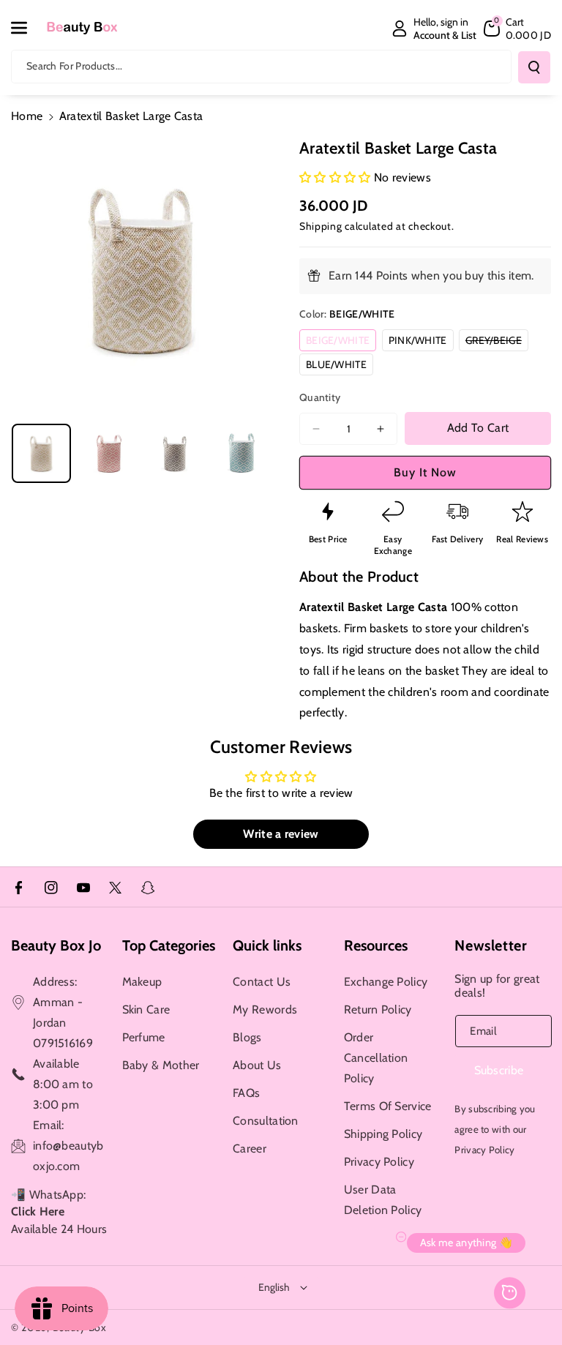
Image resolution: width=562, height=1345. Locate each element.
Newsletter (490, 945)
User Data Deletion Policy (383, 1200)
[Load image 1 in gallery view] (41, 453)
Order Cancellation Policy (376, 1057)
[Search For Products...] (534, 67)
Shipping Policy (383, 1134)
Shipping (320, 226)
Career (249, 1148)
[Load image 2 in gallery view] (108, 453)
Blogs (247, 1037)
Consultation (266, 1121)
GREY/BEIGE (496, 342)
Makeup (142, 982)
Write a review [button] (280, 834)
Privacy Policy (379, 1162)
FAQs (246, 1093)
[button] (27, 28)
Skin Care (146, 1009)
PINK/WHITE (421, 342)
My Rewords (265, 1009)
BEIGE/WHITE (341, 342)
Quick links (267, 945)
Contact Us (262, 982)
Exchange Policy (386, 982)
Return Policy (378, 1009)
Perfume (143, 1037)
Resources (376, 945)
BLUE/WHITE (339, 366)
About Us (257, 1065)
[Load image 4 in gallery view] (241, 453)
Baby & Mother (161, 1065)
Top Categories (168, 945)
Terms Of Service (388, 1106)
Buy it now (425, 472)
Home (26, 116)
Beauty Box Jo (56, 945)
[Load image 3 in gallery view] (175, 453)
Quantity (319, 397)
